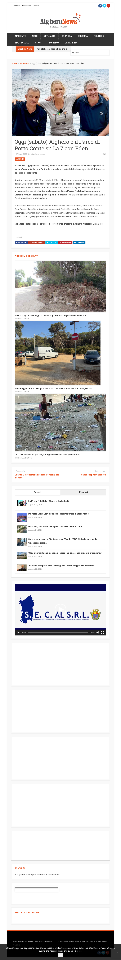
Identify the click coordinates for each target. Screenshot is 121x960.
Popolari (83, 492)
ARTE (34, 36)
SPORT (39, 43)
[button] (60, 610)
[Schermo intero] (102, 632)
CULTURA (83, 36)
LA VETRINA (71, 43)
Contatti (36, 6)
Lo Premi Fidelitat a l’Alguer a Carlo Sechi (48, 501)
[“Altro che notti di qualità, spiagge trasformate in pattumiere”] (60, 422)
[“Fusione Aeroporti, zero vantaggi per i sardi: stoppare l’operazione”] (22, 567)
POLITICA (99, 36)
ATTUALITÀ (49, 36)
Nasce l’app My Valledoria (93, 475)
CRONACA (67, 36)
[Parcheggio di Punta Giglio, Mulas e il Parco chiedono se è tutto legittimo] (58, 353)
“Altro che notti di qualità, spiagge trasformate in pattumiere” (47, 454)
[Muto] (97, 632)
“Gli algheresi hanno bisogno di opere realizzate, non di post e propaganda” (65, 553)
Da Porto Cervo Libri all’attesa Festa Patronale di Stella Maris (58, 514)
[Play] (18, 632)
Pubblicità (16, 6)
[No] (117, 952)
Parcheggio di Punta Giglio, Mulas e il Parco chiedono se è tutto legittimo (53, 388)
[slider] (58, 632)
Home (14, 63)
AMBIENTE (20, 36)
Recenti (37, 492)
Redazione (26, 6)
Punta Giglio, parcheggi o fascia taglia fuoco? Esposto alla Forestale (50, 315)
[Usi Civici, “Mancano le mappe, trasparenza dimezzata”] (22, 529)
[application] (60, 609)
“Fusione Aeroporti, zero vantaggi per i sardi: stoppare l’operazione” (61, 565)
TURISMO (54, 43)
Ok (60, 955)
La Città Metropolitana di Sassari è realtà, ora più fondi (37, 476)
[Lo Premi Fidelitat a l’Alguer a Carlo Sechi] (22, 503)
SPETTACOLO (22, 43)
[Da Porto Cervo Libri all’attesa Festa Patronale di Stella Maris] (22, 517)
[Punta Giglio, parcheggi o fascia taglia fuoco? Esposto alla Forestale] (60, 286)
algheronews (39, 154)
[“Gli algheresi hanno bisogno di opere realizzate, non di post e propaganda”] (22, 555)
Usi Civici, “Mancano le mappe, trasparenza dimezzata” (55, 526)
